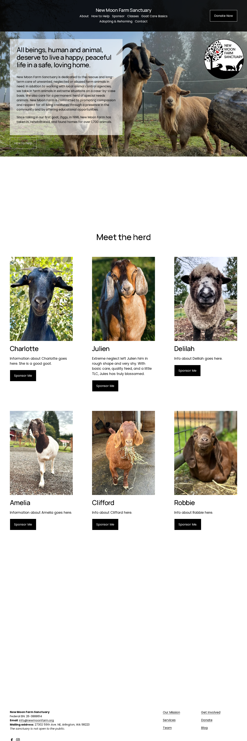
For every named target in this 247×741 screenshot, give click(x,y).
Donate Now (223, 16)
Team (167, 728)
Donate (206, 720)
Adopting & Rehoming (115, 21)
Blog (204, 728)
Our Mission (171, 712)
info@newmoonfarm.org (36, 720)
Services (169, 720)
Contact (141, 21)
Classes (133, 16)
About (84, 16)
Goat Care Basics (154, 16)
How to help (23, 143)
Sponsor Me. (187, 524)
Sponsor (118, 16)
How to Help (100, 16)
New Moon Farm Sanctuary (123, 10)
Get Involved (210, 712)
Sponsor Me (23, 375)
